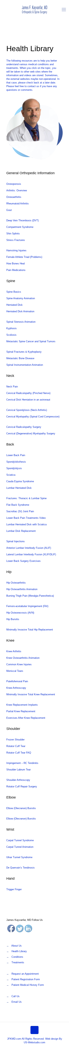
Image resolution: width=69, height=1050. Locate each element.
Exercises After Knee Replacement (25, 717)
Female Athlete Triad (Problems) (24, 257)
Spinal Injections (15, 541)
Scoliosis (11, 334)
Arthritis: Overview (16, 190)
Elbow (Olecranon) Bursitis (21, 808)
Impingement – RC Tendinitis (22, 763)
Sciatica (10, 474)
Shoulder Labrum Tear (18, 769)
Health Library (19, 951)
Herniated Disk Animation (20, 311)
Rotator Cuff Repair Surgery (21, 786)
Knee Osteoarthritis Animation (22, 657)
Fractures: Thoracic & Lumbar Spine (26, 498)
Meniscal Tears (14, 670)
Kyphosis (11, 328)
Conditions (17, 956)
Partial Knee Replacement (20, 711)
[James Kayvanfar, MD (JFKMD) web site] (34, 9)
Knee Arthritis (13, 651)
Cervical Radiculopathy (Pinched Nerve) (28, 393)
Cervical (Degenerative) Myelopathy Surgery (30, 433)
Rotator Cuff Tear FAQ (18, 752)
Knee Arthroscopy (16, 687)
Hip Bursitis (12, 619)
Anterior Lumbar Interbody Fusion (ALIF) (28, 547)
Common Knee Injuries (19, 664)
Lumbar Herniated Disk (19, 487)
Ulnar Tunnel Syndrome (19, 857)
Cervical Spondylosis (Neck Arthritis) (26, 410)
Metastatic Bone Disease (20, 358)
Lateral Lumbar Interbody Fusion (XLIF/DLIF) (31, 554)
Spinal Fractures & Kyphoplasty (24, 351)
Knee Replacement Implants (22, 704)
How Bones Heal (15, 263)
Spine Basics (13, 291)
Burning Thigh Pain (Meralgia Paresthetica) (30, 595)
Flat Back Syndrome (17, 504)
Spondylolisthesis (16, 461)
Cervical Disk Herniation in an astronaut (28, 399)
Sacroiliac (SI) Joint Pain (20, 511)
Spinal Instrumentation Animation (24, 364)
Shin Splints (13, 233)
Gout (9, 210)
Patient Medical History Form (28, 984)
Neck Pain (12, 386)
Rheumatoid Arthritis (17, 203)
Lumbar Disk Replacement (21, 531)
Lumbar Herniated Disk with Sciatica (26, 524)
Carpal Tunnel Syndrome (20, 840)
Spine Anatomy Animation (21, 298)
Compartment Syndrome (19, 227)
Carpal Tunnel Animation (19, 846)
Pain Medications (15, 270)
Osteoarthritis (13, 197)
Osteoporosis (13, 183)
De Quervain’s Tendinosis (20, 867)
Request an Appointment (25, 973)
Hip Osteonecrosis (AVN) (20, 612)
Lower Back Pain (15, 455)
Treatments (18, 962)
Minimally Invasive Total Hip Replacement (29, 629)
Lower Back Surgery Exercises (23, 561)
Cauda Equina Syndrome (20, 481)
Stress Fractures (15, 240)
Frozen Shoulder (15, 739)
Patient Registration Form (26, 979)
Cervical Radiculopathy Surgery (23, 426)
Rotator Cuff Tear (15, 746)
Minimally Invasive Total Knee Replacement (30, 694)
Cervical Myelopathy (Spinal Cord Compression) (32, 416)
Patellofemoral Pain (17, 681)
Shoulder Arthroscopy (18, 780)
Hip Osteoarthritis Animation (21, 589)
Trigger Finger (14, 889)
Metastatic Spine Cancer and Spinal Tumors (30, 341)
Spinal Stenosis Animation (20, 321)
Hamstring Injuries (16, 250)
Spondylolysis (14, 468)
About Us (16, 945)
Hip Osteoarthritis (16, 582)
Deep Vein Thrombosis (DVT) (22, 220)
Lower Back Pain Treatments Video (26, 517)
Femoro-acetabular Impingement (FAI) (27, 606)
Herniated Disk (14, 304)
